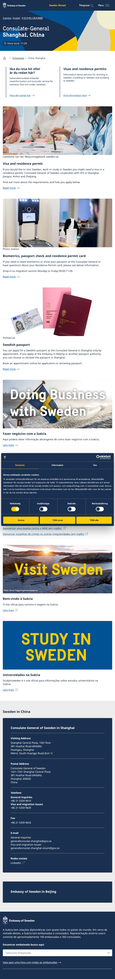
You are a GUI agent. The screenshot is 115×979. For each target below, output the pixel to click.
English (16, 18)
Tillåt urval (57, 520)
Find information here (75, 95)
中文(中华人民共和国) (32, 18)
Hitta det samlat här (20, 95)
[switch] (43, 509)
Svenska (7, 18)
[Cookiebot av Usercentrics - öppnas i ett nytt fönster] (99, 457)
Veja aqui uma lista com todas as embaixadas (30, 962)
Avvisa (21, 520)
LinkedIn (16, 863)
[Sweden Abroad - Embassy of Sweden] (17, 5)
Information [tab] (57, 465)
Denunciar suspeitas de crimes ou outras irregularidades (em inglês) (43, 534)
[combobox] (57, 952)
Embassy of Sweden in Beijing (33, 891)
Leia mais (8, 445)
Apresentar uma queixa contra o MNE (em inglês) (32, 528)
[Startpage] (5, 58)
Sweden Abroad (57, 5)
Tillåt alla (94, 520)
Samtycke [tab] (20, 465)
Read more (9, 188)
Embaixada (18, 58)
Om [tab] (95, 465)
